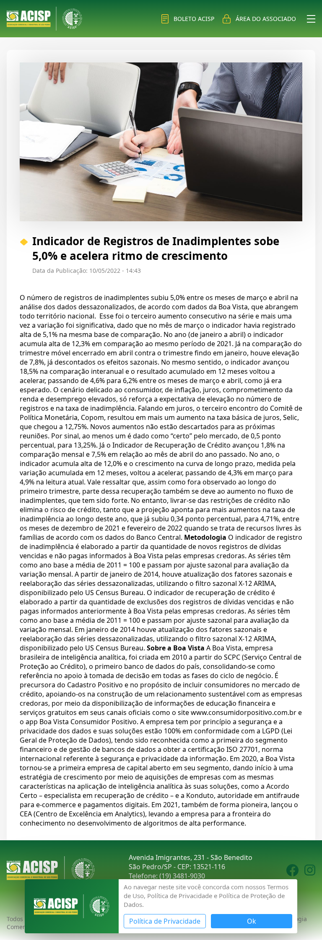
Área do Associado (266, 19)
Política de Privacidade (164, 921)
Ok (251, 921)
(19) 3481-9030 (182, 875)
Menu (311, 18)
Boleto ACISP (194, 19)
